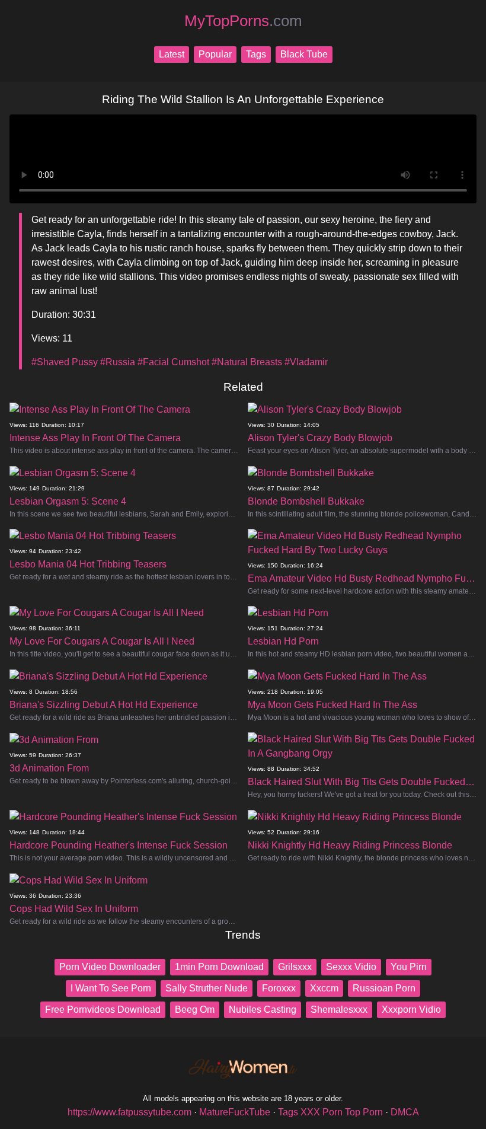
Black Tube (304, 54)
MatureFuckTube (234, 1112)
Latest (171, 54)
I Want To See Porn (111, 988)
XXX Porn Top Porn (341, 1112)
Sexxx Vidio (351, 967)
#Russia (117, 362)
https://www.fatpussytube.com (129, 1112)
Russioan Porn (384, 988)
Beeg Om (195, 1009)
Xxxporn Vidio (411, 1009)
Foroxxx (279, 988)
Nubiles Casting (262, 1009)
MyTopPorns (243, 20)
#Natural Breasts (247, 362)
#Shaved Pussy (64, 362)
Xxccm (324, 988)
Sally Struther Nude (206, 988)
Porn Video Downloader (110, 967)
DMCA (405, 1112)
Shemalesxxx (339, 1009)
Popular (215, 54)
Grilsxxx (295, 967)
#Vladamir (306, 362)
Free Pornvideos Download (103, 1009)
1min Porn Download (219, 967)
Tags (256, 54)
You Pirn (409, 967)
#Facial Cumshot (173, 362)
